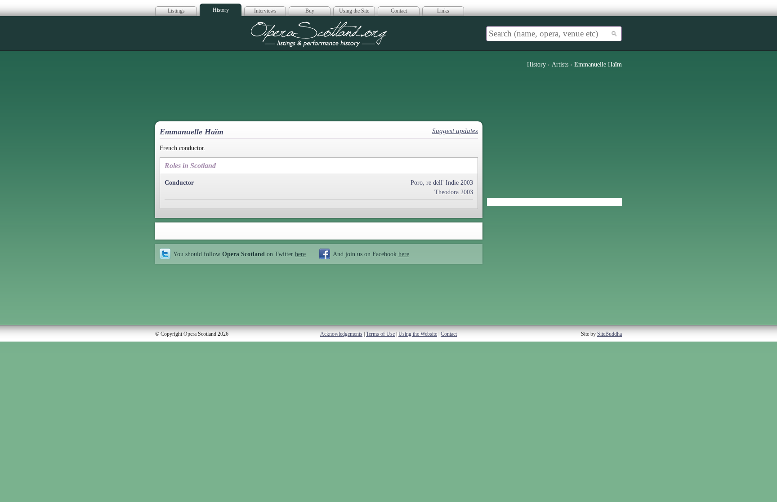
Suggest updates (455, 130)
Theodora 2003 (453, 192)
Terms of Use (380, 334)
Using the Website (417, 334)
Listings (176, 11)
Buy (309, 11)
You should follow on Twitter (239, 254)
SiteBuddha (609, 334)
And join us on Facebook (371, 254)
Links (443, 11)
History (221, 10)
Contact (399, 11)
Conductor (179, 182)
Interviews (265, 11)
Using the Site (354, 11)
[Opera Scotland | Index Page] (319, 34)
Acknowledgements (341, 334)
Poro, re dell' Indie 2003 (442, 182)
